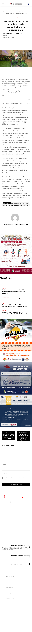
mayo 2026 (6, 618)
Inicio (5, 12)
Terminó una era (7, 585)
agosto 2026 (6, 610)
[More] (24, 42)
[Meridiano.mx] (16, 4)
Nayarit (10, 12)
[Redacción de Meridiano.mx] (16, 218)
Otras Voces (5, 297)
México (5, 205)
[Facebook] (8, 42)
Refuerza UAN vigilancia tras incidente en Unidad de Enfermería (15, 313)
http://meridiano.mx (16, 227)
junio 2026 (6, 615)
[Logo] (16, 496)
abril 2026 (5, 620)
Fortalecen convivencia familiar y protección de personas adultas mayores (14, 291)
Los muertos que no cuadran (12, 299)
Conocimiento (24, 203)
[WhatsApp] (20, 42)
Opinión (4, 587)
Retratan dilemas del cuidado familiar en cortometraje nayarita (14, 305)
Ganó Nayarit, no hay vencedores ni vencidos (16, 580)
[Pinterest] (16, 42)
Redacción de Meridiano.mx (14, 33)
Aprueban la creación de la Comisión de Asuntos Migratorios (23, 437)
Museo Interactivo (13, 205)
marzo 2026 (6, 623)
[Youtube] (13, 502)
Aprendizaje (15, 203)
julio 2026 (5, 612)
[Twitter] (12, 42)
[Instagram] (7, 502)
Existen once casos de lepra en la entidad (15, 591)
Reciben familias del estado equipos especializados (13, 573)
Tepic (27, 205)
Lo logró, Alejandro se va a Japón (12, 596)
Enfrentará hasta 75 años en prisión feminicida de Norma (8, 436)
